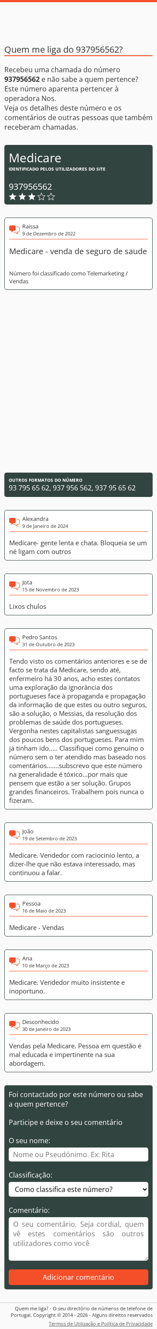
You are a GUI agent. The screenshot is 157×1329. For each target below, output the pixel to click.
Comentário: (29, 1210)
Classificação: (30, 1175)
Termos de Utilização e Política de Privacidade (101, 1323)
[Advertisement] (78, 381)
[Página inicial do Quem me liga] (78, 19)
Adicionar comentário (78, 1277)
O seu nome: (29, 1140)
